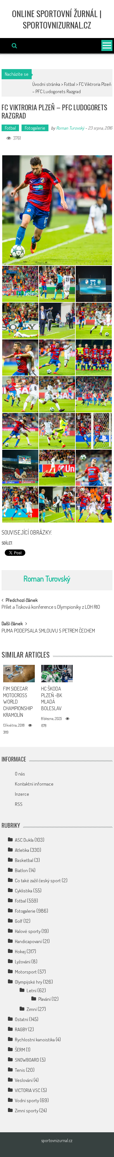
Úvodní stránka (46, 84)
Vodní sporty (27, 1100)
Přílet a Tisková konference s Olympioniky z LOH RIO (51, 607)
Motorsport (26, 972)
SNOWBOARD (27, 1060)
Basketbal (24, 860)
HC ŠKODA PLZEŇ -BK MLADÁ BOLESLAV (51, 698)
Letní (31, 990)
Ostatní (21, 1019)
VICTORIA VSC (27, 1090)
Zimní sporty (26, 1111)
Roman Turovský (70, 128)
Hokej (20, 951)
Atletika (22, 850)
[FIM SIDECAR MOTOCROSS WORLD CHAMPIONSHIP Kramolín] (19, 673)
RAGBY (21, 1029)
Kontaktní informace (34, 784)
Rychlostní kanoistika (35, 1040)
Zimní (32, 1009)
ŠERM (20, 1050)
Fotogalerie (35, 128)
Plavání (44, 999)
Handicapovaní (28, 941)
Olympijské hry (28, 982)
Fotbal (69, 84)
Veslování (24, 1080)
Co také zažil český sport (38, 880)
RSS (18, 804)
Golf (18, 921)
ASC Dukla (24, 840)
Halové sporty (28, 931)
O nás (20, 774)
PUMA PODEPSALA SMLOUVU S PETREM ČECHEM (48, 631)
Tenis (20, 1070)
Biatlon (21, 870)
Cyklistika (23, 891)
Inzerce (22, 794)
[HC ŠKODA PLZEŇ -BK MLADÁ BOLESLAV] (57, 673)
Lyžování (22, 962)
